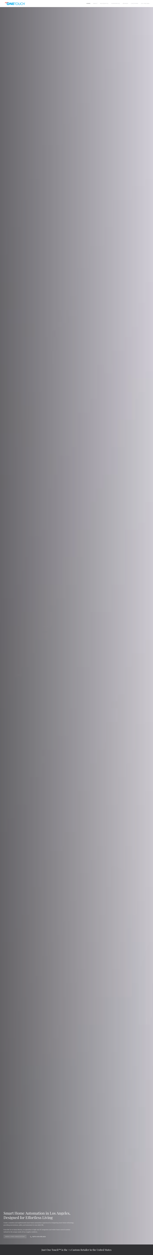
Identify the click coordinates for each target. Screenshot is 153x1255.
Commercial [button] (115, 3)
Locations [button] (134, 3)
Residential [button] (104, 3)
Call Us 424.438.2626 (39, 1237)
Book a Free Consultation (15, 1236)
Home (88, 3)
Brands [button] (125, 3)
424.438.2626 (145, 3)
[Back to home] (15, 3)
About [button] (95, 3)
